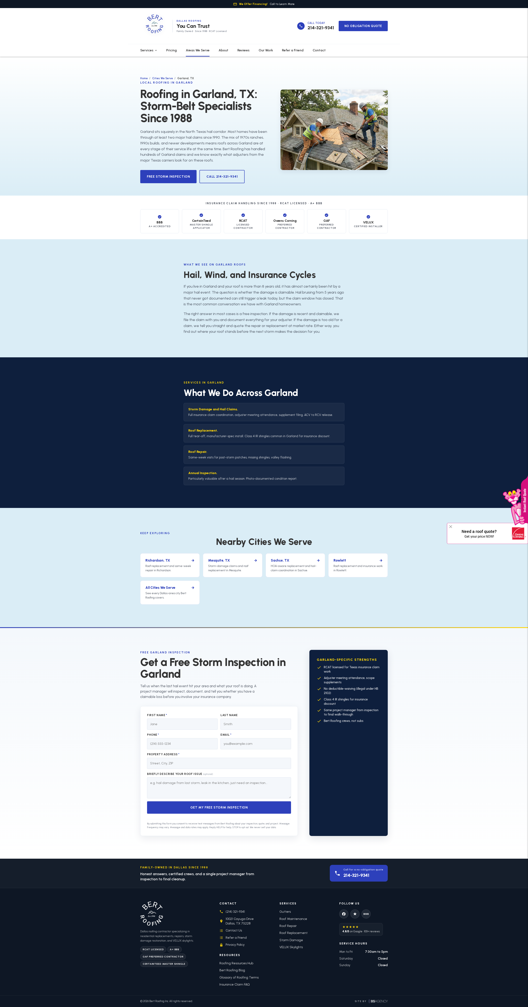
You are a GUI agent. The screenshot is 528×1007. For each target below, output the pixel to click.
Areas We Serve (198, 50)
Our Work (266, 50)
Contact (319, 50)
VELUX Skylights (291, 947)
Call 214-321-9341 (222, 176)
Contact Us (234, 930)
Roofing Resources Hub (236, 963)
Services (146, 50)
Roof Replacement (202, 430)
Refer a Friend (293, 50)
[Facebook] (343, 913)
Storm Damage (291, 940)
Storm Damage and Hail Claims (212, 409)
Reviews (243, 50)
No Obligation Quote (363, 26)
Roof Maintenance (293, 919)
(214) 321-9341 (235, 912)
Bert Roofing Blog (232, 970)
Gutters (285, 912)
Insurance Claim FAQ (234, 984)
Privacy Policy (235, 945)
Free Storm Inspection (168, 176)
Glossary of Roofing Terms (239, 977)
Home (144, 78)
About (223, 50)
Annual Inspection (202, 473)
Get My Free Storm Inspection (219, 807)
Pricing (171, 50)
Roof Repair (197, 452)
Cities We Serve (162, 78)
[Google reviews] (354, 913)
